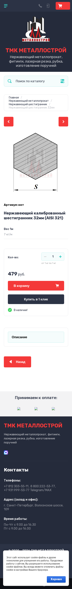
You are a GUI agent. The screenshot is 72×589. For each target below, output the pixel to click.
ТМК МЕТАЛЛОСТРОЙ (36, 50)
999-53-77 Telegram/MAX (27, 490)
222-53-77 (42, 486)
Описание (19, 337)
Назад (20, 362)
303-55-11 (16, 486)
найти (9, 81)
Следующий (63, 121)
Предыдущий (8, 121)
